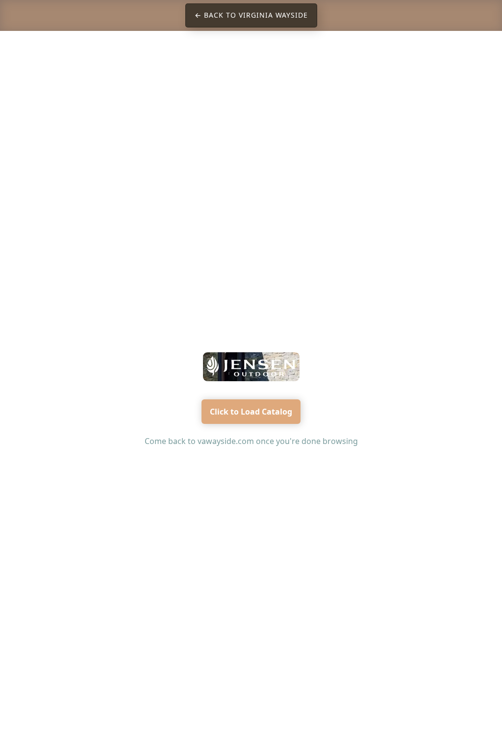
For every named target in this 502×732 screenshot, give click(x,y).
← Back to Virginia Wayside (251, 15)
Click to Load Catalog (251, 411)
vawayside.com (226, 441)
